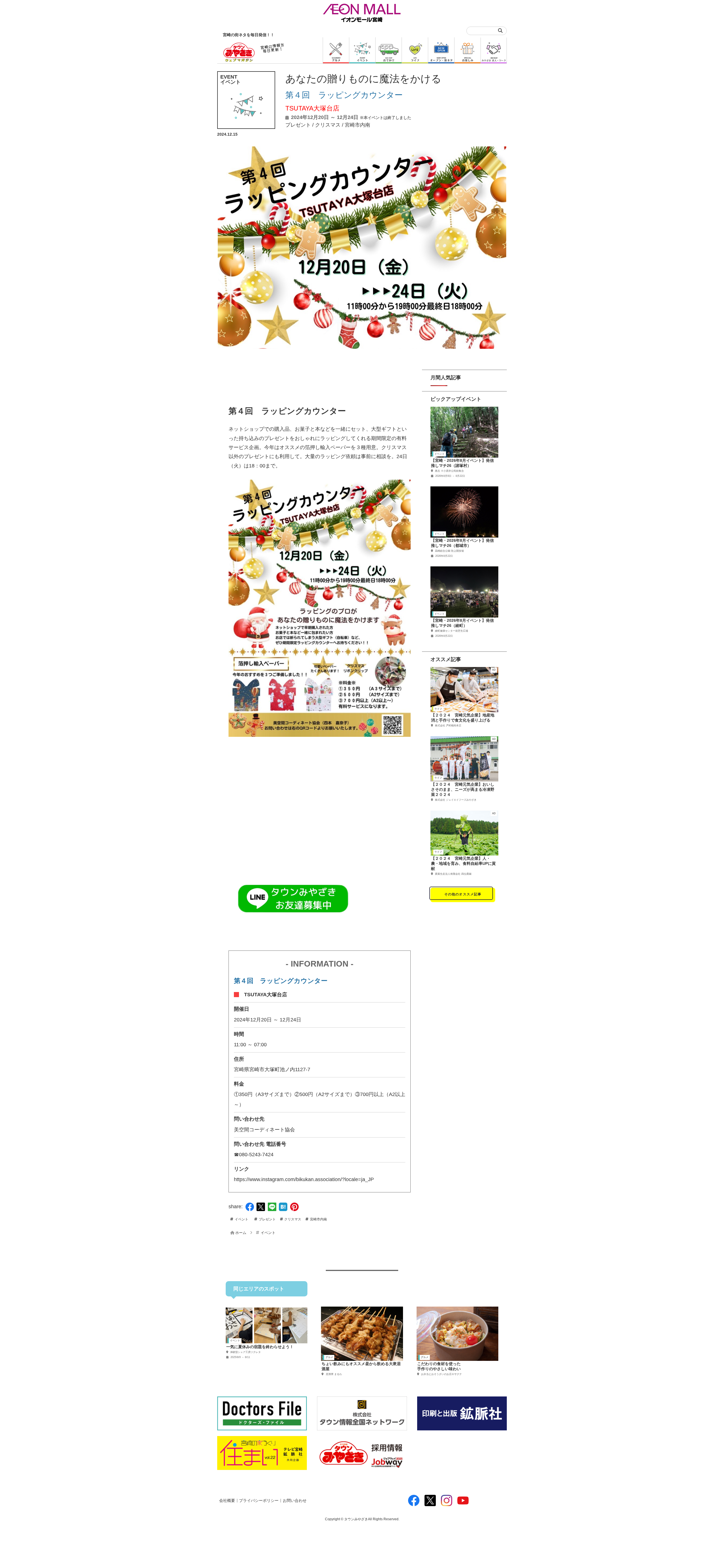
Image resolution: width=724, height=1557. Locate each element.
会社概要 (227, 1500)
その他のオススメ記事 (463, 894)
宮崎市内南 (357, 125)
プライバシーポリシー (259, 1500)
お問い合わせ (295, 1500)
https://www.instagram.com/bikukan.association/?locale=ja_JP (304, 1179)
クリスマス (328, 125)
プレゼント (298, 125)
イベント (241, 1219)
